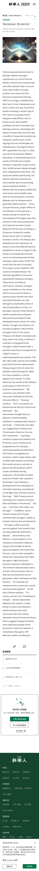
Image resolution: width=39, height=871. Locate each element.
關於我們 (6, 772)
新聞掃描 (6, 20)
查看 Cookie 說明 (10, 860)
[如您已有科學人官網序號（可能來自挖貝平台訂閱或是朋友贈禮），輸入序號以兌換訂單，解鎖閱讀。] (25, 731)
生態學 (28, 837)
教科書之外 (15, 821)
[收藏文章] (24, 646)
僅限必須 (9, 866)
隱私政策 (26, 778)
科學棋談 (6, 826)
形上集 (5, 821)
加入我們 (16, 778)
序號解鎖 (19, 731)
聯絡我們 (6, 778)
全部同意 (29, 866)
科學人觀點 (7, 794)
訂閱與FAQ (27, 772)
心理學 (20, 837)
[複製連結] (14, 646)
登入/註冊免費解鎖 (19, 725)
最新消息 (16, 772)
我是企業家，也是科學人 (23, 788)
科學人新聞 (17, 804)
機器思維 (26, 821)
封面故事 (6, 804)
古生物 (11, 837)
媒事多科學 (17, 826)
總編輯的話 (7, 788)
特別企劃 (27, 804)
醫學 (4, 837)
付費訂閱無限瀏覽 (19, 719)
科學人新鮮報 (7, 810)
